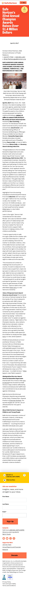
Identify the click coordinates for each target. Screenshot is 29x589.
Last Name (5, 504)
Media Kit (5, 549)
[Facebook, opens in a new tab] (3, 538)
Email (4, 512)
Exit (24, 9)
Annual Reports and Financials (11, 547)
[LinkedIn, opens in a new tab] (14, 538)
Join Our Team (6, 544)
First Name (5, 496)
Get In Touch (6, 534)
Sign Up (10, 521)
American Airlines (15, 400)
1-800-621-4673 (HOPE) (16, 530)
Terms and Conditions (9, 585)
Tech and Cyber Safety (9, 583)
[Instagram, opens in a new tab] (10, 538)
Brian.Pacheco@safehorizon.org (15, 59)
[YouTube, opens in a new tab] (7, 538)
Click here (6, 209)
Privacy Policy (6, 582)
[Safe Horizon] (9, 3)
